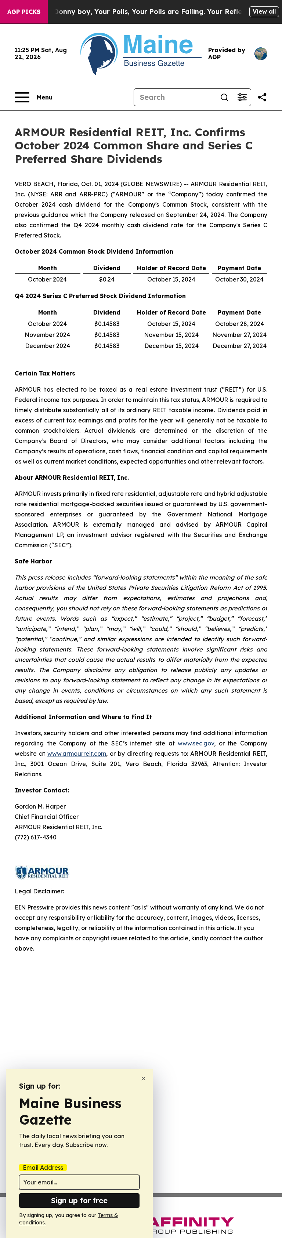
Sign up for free (79, 1200)
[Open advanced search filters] (242, 97)
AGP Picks (23, 11)
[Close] (143, 1078)
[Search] (224, 97)
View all (264, 11)
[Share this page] (262, 97)
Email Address (43, 1167)
